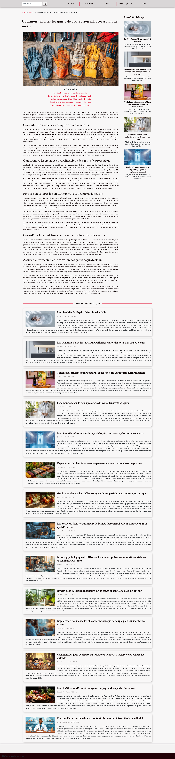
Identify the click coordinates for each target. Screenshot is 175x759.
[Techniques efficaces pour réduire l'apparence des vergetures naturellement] (137, 92)
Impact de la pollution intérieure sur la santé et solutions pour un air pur (99, 590)
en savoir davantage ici (34, 225)
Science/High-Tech (125, 3)
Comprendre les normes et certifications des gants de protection (70, 96)
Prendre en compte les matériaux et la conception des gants (70, 99)
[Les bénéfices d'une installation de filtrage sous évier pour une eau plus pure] (137, 59)
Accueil (24, 12)
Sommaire (71, 89)
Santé (107, 3)
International (88, 3)
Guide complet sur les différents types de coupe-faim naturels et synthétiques (102, 493)
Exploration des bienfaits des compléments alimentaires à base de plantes (99, 463)
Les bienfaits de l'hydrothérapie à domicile (81, 312)
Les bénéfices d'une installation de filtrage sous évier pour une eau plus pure (137, 71)
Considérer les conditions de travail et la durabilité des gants (70, 102)
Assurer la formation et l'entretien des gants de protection (70, 105)
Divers (144, 3)
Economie (70, 3)
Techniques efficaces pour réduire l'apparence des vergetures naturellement (137, 104)
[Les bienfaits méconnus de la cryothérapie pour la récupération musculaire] (137, 157)
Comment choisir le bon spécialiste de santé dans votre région (137, 137)
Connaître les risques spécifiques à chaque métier (70, 93)
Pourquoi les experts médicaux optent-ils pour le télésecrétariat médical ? (100, 718)
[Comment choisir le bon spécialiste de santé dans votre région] (137, 124)
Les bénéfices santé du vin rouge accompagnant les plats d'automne (96, 688)
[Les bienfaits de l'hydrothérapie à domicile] (137, 29)
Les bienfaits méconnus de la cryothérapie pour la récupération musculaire (137, 169)
